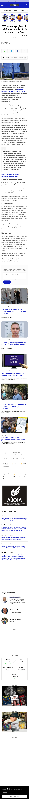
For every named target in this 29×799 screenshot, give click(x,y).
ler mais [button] (5, 792)
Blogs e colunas (8, 593)
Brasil (15, 10)
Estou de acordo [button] (14, 796)
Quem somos (7, 10)
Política (22, 10)
